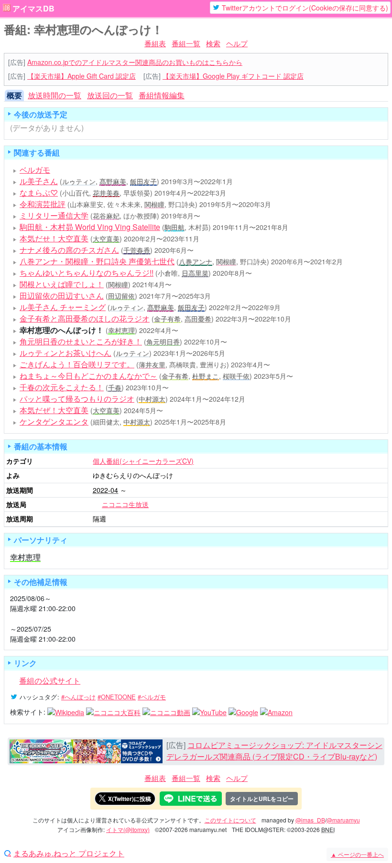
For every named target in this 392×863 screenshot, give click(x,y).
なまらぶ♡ (39, 192)
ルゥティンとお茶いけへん (65, 352)
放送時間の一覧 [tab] (54, 95)
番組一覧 (186, 43)
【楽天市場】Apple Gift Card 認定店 (81, 76)
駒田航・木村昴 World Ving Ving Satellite (90, 226)
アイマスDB (33, 8)
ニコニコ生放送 (125, 504)
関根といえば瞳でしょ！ (62, 284)
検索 (213, 43)
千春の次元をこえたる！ (62, 387)
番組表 (155, 43)
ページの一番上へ (357, 854)
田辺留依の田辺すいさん (62, 295)
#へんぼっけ (78, 696)
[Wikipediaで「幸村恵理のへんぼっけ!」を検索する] (65, 712)
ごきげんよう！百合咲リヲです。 (77, 364)
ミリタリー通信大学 (54, 215)
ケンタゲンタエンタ (54, 421)
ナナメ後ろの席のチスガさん (69, 249)
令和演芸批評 (42, 203)
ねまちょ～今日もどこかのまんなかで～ (88, 375)
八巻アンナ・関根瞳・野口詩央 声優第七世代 (97, 261)
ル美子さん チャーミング (63, 307)
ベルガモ (35, 169)
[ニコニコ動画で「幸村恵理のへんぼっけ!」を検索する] (166, 712)
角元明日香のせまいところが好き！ (81, 341)
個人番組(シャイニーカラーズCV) (143, 461)
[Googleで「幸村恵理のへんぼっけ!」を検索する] (243, 712)
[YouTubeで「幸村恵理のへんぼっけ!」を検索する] (209, 712)
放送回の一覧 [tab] (110, 95)
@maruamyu (343, 820)
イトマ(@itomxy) (128, 829)
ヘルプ (237, 43)
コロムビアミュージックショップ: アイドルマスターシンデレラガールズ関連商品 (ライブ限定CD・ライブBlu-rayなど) (274, 750)
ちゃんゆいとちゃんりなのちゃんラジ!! (86, 272)
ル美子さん (39, 181)
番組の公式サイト (49, 680)
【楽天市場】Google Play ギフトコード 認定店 (233, 76)
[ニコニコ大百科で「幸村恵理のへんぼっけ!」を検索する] (113, 712)
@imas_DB (310, 820)
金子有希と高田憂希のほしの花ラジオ (85, 318)
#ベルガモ (152, 696)
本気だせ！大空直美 (54, 238)
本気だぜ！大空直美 (54, 410)
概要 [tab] (14, 95)
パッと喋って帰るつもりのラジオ (77, 398)
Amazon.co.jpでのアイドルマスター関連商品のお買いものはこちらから (134, 62)
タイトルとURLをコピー (262, 798)
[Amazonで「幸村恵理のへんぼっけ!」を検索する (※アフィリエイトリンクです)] (276, 712)
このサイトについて (230, 820)
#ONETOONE (117, 696)
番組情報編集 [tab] (162, 95)
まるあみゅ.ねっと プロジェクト (68, 853)
